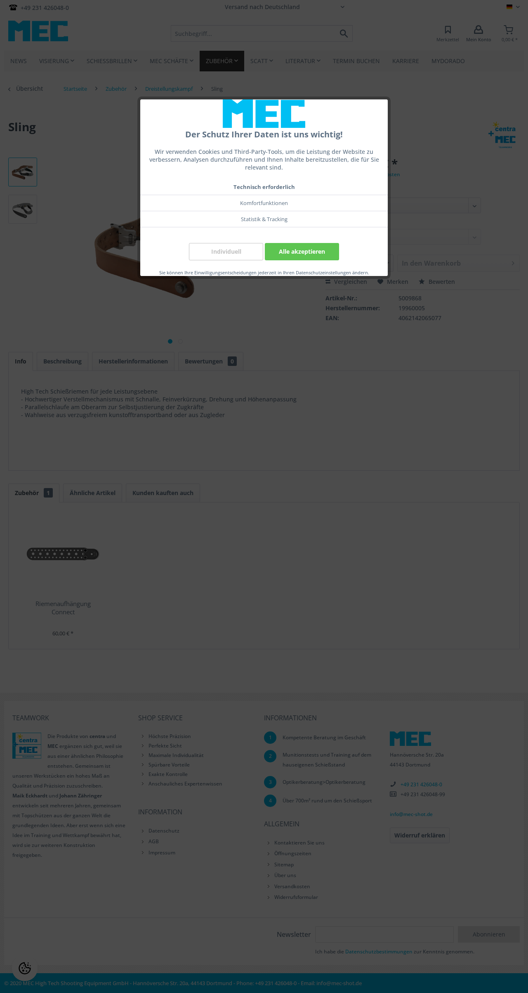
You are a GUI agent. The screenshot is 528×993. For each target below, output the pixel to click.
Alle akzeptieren (302, 251)
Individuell (226, 251)
